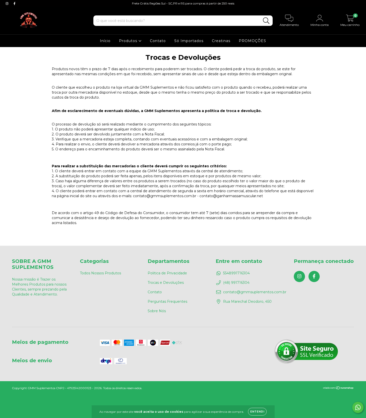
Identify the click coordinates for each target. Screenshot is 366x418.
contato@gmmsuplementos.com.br (254, 292)
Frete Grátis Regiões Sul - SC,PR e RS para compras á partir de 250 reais (183, 3)
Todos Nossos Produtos (100, 273)
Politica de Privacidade (167, 273)
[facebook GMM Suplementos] (14, 3)
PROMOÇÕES (252, 41)
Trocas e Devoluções (166, 282)
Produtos (128, 41)
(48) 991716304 (236, 282)
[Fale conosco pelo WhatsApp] (358, 407)
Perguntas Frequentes (167, 301)
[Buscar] (266, 21)
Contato (158, 41)
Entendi (257, 411)
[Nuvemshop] (338, 388)
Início (105, 41)
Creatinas (221, 41)
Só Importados (188, 41)
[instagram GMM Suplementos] (7, 3)
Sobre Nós (157, 311)
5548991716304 (236, 273)
